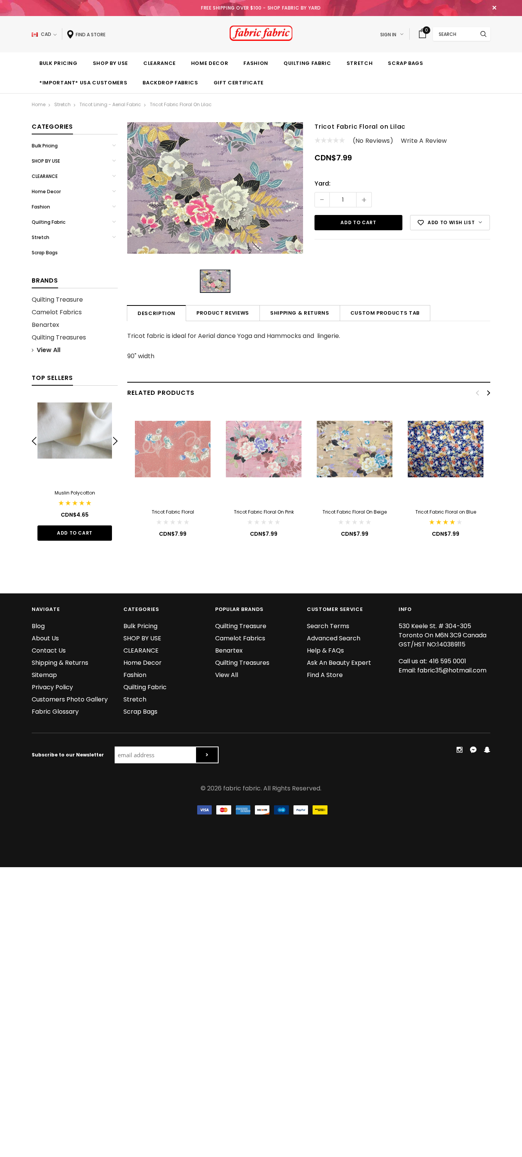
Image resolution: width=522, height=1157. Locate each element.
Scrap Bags (45, 252)
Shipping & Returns (299, 313)
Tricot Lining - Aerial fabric (110, 104)
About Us (45, 638)
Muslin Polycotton (75, 493)
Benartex (45, 324)
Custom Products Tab (385, 313)
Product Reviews (222, 313)
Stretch (62, 104)
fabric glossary (55, 711)
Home (38, 104)
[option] (74, 469)
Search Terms (328, 626)
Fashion (41, 207)
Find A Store (325, 675)
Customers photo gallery (70, 699)
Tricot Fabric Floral (173, 512)
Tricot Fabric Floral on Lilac (181, 104)
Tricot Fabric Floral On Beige (355, 512)
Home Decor (46, 191)
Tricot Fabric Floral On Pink (264, 512)
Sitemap (44, 675)
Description (156, 313)
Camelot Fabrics (57, 312)
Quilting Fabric (48, 222)
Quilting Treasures (59, 337)
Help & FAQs (325, 650)
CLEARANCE (45, 176)
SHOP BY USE (46, 161)
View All (48, 350)
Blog (38, 626)
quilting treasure (57, 299)
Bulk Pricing (45, 145)
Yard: (322, 183)
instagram (459, 750)
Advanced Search (333, 638)
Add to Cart (74, 533)
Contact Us (49, 650)
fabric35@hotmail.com (451, 670)
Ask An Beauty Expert (339, 662)
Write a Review (424, 140)
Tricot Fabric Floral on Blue (445, 512)
